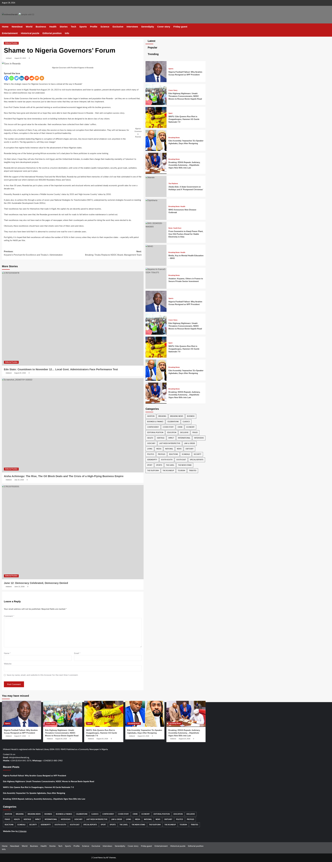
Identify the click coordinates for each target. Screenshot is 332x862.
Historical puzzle (30, 33)
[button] (204, 30)
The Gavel (170, 465)
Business (41, 26)
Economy (190, 427)
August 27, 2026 (20, 736)
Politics (150, 454)
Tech (73, 26)
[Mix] (36, 78)
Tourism (181, 470)
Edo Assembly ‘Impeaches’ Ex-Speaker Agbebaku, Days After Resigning (34, 793)
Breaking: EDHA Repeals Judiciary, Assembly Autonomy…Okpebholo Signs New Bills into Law (184, 165)
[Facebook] (6, 78)
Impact (171, 438)
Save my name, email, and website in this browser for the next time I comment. (42, 675)
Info (67, 33)
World (29, 26)
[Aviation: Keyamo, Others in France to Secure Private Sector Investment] (156, 272)
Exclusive (118, 26)
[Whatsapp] (11, 78)
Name (7, 653)
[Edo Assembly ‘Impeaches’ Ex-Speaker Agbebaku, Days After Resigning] (156, 150)
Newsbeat (17, 26)
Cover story (163, 26)
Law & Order (189, 443)
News (170, 228)
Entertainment (10, 33)
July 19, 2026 (19, 480)
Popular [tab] (152, 47)
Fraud (195, 432)
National (169, 449)
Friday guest (180, 26)
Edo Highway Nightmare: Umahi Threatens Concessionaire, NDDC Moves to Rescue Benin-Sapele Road (185, 96)
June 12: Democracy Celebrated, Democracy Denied (36, 583)
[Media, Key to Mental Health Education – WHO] (149, 246)
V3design (22, 831)
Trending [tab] (153, 54)
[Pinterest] (26, 78)
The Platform (173, 183)
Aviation (150, 416)
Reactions (173, 454)
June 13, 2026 (19, 587)
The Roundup (168, 470)
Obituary (189, 449)
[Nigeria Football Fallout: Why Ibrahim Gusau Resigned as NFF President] (156, 81)
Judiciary (151, 443)
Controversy (153, 427)
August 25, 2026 (102, 739)
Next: (113, 253)
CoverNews (97, 858)
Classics (186, 421)
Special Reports (196, 460)
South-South (166, 460)
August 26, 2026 (61, 739)
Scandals (186, 454)
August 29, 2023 (20, 58)
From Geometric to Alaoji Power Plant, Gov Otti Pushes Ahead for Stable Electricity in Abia (185, 234)
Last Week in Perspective (169, 443)
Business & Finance (155, 421)
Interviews (132, 26)
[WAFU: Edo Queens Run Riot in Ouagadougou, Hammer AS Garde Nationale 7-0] (156, 127)
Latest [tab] (151, 40)
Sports (83, 26)
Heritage (160, 438)
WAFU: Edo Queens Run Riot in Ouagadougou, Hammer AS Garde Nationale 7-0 (183, 119)
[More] (42, 78)
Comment (9, 616)
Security (197, 454)
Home (5, 26)
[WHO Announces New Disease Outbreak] (151, 200)
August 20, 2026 (20, 373)
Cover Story (172, 90)
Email (77, 653)
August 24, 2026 (143, 736)
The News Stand (185, 465)
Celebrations (173, 421)
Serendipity (147, 26)
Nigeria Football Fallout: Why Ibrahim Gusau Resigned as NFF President (34, 776)
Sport (170, 113)
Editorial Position (11, 43)
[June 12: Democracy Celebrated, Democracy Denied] (73, 532)
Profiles (161, 454)
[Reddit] (31, 78)
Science (105, 26)
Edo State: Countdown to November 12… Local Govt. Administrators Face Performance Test (61, 369)
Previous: (33, 253)
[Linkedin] (21, 78)
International (184, 438)
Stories (64, 26)
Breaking (162, 416)
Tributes (192, 470)
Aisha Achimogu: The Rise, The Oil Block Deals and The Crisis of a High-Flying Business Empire (63, 476)
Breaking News (174, 138)
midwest (9, 58)
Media (158, 449)
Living (149, 449)
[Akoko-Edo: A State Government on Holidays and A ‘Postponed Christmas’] (150, 177)
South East (177, 228)
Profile (93, 26)
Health (52, 26)
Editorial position (52, 33)
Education (171, 432)
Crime (180, 427)
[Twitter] (16, 78)
